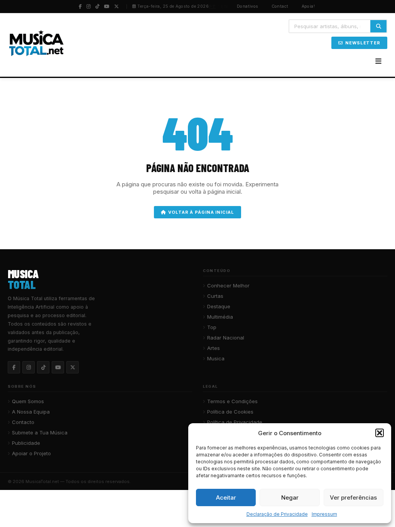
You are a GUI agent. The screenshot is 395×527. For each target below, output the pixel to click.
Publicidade (26, 443)
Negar (290, 497)
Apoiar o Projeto (31, 453)
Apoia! (308, 6)
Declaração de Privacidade (277, 514)
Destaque (218, 306)
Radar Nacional (225, 337)
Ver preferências (353, 497)
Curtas (215, 296)
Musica (216, 358)
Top (211, 327)
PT (212, 6)
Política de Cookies (230, 412)
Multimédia (220, 317)
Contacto (23, 422)
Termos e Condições (232, 401)
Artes (213, 348)
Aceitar (226, 497)
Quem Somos (28, 401)
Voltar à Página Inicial (201, 212)
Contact (280, 6)
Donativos (247, 6)
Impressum (324, 514)
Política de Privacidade (234, 422)
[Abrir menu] (378, 61)
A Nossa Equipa (31, 412)
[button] (379, 433)
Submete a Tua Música (40, 432)
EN (224, 6)
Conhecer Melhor (228, 285)
